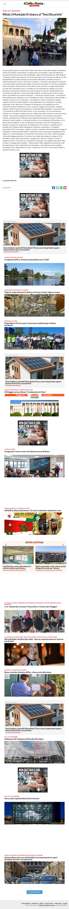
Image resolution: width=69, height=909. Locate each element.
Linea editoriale (25, 903)
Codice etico (34, 903)
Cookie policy (58, 903)
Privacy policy (49, 903)
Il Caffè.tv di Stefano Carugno (46, 905)
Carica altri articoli (34, 892)
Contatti (65, 903)
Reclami (41, 903)
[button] (6, 545)
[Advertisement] (33, 493)
